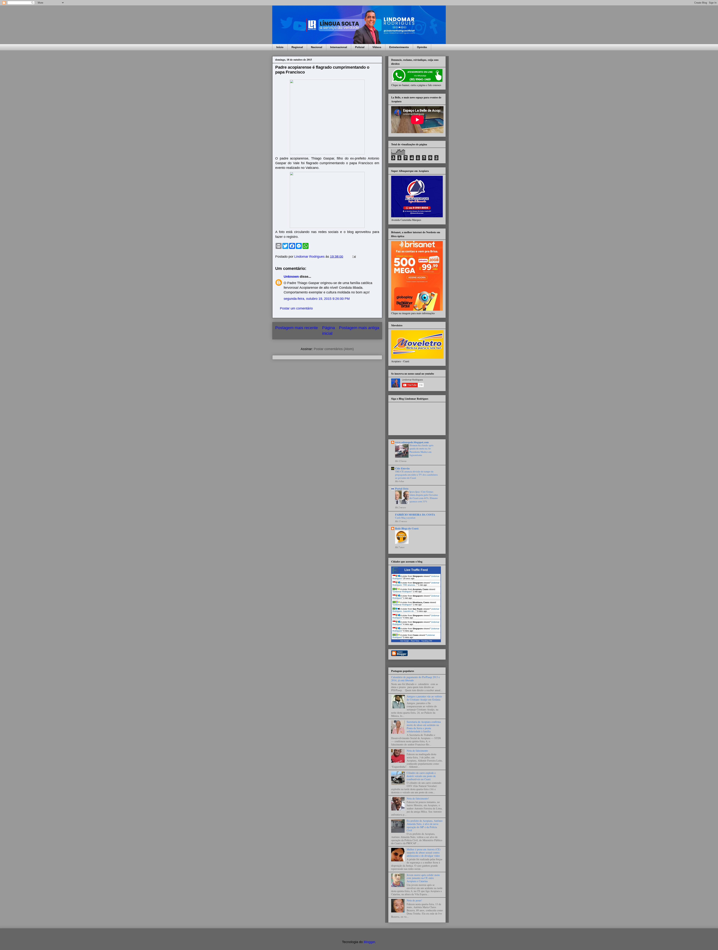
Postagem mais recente (296, 327)
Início (279, 47)
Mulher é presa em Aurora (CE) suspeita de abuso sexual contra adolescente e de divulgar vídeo (424, 852)
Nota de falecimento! (418, 798)
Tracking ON (426, 641)
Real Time (415, 641)
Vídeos (376, 47)
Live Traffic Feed (416, 569)
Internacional (338, 47)
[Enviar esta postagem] (354, 256)
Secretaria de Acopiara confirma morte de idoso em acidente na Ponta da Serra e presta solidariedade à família (424, 726)
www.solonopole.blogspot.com (412, 442)
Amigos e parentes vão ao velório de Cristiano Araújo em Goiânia (424, 698)
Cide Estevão (402, 468)
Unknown (291, 276)
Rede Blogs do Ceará (406, 528)
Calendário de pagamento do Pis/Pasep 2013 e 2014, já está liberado (415, 678)
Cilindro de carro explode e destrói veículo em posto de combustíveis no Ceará (421, 776)
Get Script (404, 641)
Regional (297, 47)
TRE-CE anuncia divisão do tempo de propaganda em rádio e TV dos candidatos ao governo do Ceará (416, 475)
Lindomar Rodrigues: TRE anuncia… (415, 584)
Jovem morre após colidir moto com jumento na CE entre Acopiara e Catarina (423, 878)
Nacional (316, 47)
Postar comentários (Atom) (334, 349)
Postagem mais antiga (359, 327)
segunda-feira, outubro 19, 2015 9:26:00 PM (317, 299)
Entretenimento (399, 47)
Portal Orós (401, 489)
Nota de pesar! (414, 900)
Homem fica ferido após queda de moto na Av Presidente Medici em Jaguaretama (421, 450)
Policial (359, 47)
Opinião (422, 47)
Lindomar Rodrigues (402, 591)
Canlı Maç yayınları (405, 517)
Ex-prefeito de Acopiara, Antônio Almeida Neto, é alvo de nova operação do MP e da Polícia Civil (424, 825)
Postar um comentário (296, 308)
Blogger (369, 942)
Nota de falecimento (417, 750)
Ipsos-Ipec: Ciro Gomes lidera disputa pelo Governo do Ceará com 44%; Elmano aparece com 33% (423, 496)
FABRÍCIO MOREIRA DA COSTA (415, 515)
